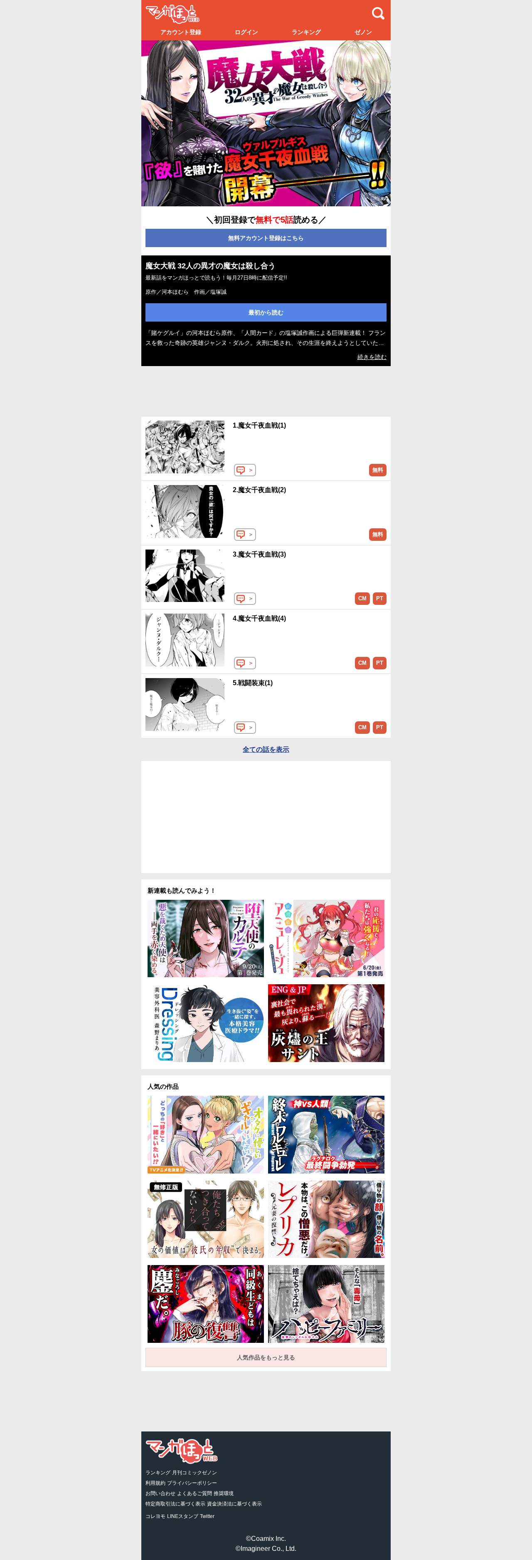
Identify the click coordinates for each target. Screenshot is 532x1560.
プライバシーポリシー (192, 1483)
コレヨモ (155, 1516)
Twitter (207, 1516)
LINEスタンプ (182, 1516)
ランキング (306, 32)
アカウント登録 (180, 32)
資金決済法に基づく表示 (234, 1504)
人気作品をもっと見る (266, 1357)
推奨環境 (224, 1493)
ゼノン (363, 32)
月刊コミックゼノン (194, 1473)
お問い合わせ (160, 1493)
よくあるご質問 (194, 1493)
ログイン (246, 32)
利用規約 (155, 1483)
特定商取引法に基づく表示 (175, 1504)
